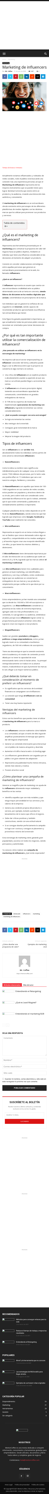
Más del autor (28, 985)
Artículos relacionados (12, 985)
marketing (36, 914)
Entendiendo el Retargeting (28, 991)
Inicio (4, 59)
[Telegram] (43, 76)
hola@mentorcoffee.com (29, 1460)
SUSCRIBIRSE (24, 1121)
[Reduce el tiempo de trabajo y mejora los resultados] (8, 1334)
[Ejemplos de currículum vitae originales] (8, 1386)
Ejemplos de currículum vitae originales (30, 1383)
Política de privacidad (22, 1485)
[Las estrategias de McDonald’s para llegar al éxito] (8, 1375)
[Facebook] (4, 76)
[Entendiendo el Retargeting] (8, 994)
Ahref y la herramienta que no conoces (30, 1360)
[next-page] (7, 1025)
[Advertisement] (24, 25)
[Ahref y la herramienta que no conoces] (8, 1363)
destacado (16, 914)
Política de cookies (38, 1485)
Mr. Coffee (8, 71)
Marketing (11, 59)
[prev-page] (3, 1025)
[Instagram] (27, 1476)
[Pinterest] (15, 76)
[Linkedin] (26, 76)
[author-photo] (24, 967)
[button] (4, 54)
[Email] (37, 76)
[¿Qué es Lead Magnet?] (8, 1005)
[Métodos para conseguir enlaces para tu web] (8, 1322)
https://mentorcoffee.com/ (24, 973)
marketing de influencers (11, 916)
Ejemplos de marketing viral (37, 945)
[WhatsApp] (21, 76)
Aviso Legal (8, 1485)
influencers (26, 914)
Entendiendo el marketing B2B (29, 1013)
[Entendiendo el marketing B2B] (8, 1016)
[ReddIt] (32, 76)
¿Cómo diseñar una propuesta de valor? (10, 945)
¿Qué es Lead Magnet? (25, 1002)
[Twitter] (10, 76)
